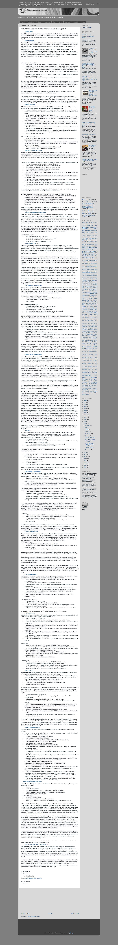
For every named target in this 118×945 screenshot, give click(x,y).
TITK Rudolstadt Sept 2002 (91, 389)
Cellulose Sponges (90, 232)
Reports (23, 22)
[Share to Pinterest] (33, 876)
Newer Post (25, 913)
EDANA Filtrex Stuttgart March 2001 (89, 238)
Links (60, 22)
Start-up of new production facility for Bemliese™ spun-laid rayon (93, 93)
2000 (85, 404)
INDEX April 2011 (90, 320)
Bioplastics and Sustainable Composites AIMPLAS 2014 (89, 227)
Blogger (72, 933)
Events (54, 22)
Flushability (84, 280)
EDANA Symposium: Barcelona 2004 (89, 271)
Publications (47, 22)
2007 (85, 419)
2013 (85, 458)
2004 (85, 412)
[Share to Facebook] (32, 876)
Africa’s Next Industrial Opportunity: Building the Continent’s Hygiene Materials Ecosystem (88, 205)
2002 (85, 408)
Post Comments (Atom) (34, 916)
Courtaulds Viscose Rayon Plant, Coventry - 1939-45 (93, 50)
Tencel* (83, 22)
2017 (85, 467)
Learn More (90, 4)
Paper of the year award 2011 (88, 357)
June (86, 429)
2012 (85, 456)
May (86, 427)
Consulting (31, 22)
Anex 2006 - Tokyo (88, 222)
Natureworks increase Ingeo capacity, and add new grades (89, 160)
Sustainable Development (88, 134)
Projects (38, 22)
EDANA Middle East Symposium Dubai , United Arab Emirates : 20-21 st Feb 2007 (89, 78)
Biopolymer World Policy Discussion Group (92, 108)
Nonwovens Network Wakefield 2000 (89, 355)
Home (50, 913)
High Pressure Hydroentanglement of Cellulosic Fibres (89, 283)
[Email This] (27, 876)
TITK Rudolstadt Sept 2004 (88, 391)
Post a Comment (27, 884)
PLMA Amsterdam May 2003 (91, 366)
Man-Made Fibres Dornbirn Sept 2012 (89, 346)
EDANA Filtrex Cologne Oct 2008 (89, 236)
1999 (85, 402)
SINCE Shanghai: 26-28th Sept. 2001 (89, 380)
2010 (85, 452)
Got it (98, 4)
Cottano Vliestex (86, 201)
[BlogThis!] (29, 876)
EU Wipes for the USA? (92, 146)
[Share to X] (30, 876)
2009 (85, 423)
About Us (67, 22)
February (87, 425)
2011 (85, 454)
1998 (85, 400)
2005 (85, 415)
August (87, 431)
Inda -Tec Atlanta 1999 (90, 284)
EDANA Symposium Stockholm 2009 (89, 269)
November (88, 449)
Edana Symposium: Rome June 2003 (89, 272)
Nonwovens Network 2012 (89, 354)
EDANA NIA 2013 (91, 249)
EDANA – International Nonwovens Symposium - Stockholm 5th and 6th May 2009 (89, 65)
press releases (89, 377)
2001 (85, 406)
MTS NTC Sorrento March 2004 (91, 351)
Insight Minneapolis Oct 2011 (88, 331)
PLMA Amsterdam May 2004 (88, 368)
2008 (85, 421)
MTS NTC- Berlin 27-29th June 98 (89, 352)
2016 (85, 465)
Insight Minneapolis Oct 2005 (90, 329)
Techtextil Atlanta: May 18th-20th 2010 (89, 383)
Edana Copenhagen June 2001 (89, 235)
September (88, 433)
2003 (85, 410)
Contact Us (75, 22)
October (87, 435)
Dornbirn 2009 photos (90, 437)
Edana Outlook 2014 (87, 251)
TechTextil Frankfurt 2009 (87, 385)
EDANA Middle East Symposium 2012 (89, 247)
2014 (85, 461)
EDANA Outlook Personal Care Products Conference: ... (89, 445)
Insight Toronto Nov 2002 (90, 335)
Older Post (75, 913)
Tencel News (92, 386)
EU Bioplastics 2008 (89, 275)
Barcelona (84, 225)
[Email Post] (24, 876)
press (96, 375)
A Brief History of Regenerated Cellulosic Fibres (88, 36)
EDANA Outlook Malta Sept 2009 (33, 878)
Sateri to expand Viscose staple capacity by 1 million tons (89, 124)
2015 (85, 463)
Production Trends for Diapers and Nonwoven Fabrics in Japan (88, 212)
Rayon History (93, 379)
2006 (85, 417)
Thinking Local (86, 199)
